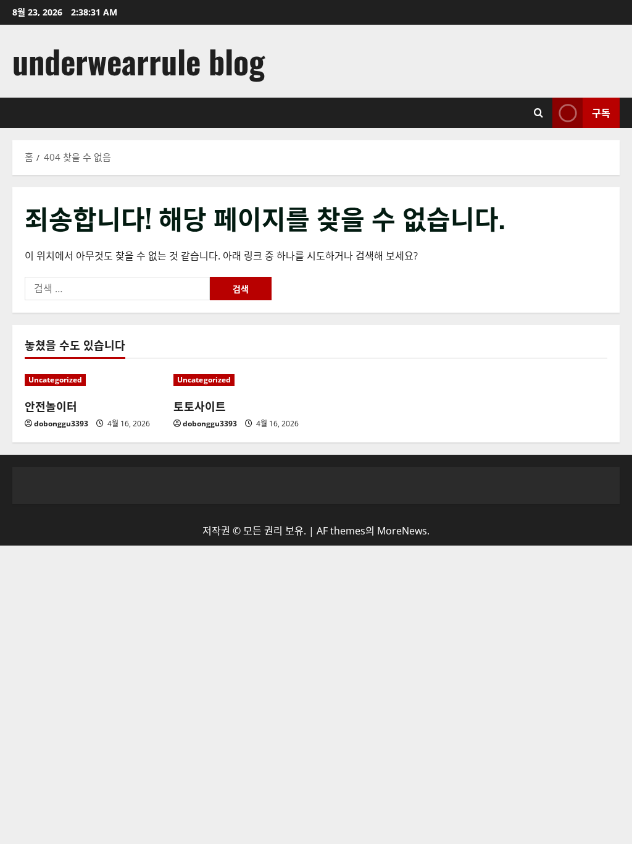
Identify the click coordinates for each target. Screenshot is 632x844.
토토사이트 (199, 406)
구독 (601, 112)
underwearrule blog (138, 61)
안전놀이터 (51, 406)
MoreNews (402, 531)
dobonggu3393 (61, 423)
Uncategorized (55, 379)
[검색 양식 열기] (538, 113)
